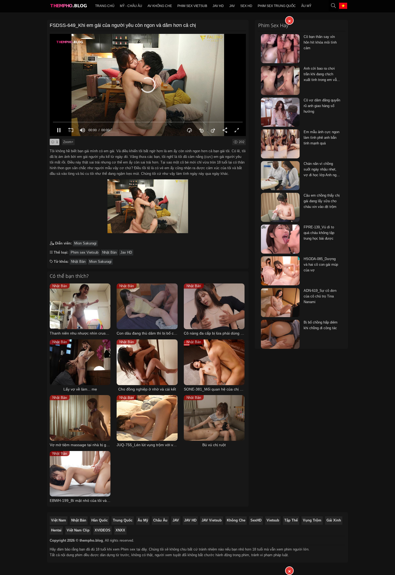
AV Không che (160, 6)
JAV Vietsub (212, 520)
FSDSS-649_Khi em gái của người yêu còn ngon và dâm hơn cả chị (123, 25)
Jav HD (218, 6)
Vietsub (273, 520)
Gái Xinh (333, 520)
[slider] (148, 122)
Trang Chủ (104, 6)
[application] (148, 85)
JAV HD (190, 520)
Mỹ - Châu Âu (131, 6)
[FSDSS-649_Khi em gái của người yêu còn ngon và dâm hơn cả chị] (148, 205)
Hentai (56, 530)
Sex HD (246, 6)
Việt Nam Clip (78, 530)
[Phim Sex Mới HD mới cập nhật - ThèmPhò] (68, 7)
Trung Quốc (122, 520)
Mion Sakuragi (85, 243)
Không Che (236, 520)
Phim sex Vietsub (192, 6)
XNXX (120, 530)
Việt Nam (58, 520)
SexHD (255, 520)
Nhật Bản (109, 252)
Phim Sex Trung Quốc (277, 6)
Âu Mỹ (306, 6)
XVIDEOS (102, 530)
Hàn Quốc (99, 520)
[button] (148, 85)
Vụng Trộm (312, 520)
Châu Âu (160, 520)
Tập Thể (291, 520)
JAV (232, 6)
